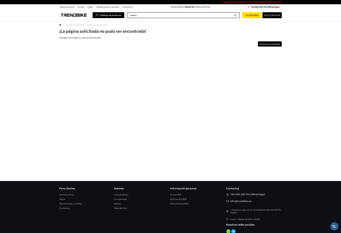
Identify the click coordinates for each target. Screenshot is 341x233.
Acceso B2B (175, 194)
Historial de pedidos (179, 203)
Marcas (117, 203)
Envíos (81, 7)
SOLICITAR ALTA (272, 15)
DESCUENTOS (203, 7)
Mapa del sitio (120, 208)
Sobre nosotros (67, 7)
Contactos (127, 7)
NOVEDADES (177, 7)
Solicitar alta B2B (178, 199)
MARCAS (190, 7)
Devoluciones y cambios (107, 7)
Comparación (120, 199)
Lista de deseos (121, 194)
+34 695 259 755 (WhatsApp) (264, 7)
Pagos (90, 7)
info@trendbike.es (241, 201)
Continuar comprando (269, 44)
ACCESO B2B (251, 15)
